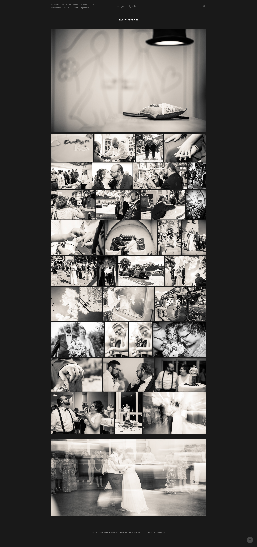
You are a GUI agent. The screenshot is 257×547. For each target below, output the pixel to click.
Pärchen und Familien (69, 5)
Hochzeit (55, 5)
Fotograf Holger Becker (128, 6)
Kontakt (75, 8)
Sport (92, 5)
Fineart (66, 8)
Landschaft (56, 8)
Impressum (85, 8)
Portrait (84, 5)
